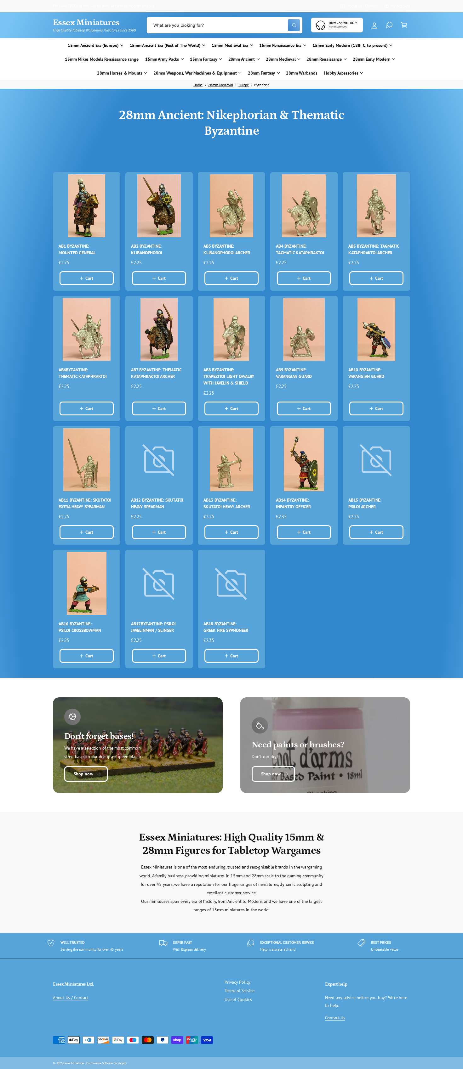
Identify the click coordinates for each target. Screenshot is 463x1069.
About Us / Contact (362, 5)
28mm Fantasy (261, 73)
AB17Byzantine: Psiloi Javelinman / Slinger (153, 627)
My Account (400, 5)
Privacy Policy (237, 982)
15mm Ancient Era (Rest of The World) (165, 45)
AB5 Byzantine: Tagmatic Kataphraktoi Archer (373, 249)
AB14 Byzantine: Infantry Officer (293, 503)
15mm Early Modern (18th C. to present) (350, 45)
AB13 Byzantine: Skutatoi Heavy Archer (226, 503)
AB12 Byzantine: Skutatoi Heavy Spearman (157, 503)
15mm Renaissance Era (280, 45)
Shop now (83, 774)
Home (198, 84)
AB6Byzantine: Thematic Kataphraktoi (83, 373)
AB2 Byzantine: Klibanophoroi (146, 249)
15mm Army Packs (162, 59)
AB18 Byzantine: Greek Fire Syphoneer (225, 627)
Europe (243, 84)
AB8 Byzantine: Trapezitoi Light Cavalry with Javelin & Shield (228, 376)
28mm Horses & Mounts (119, 73)
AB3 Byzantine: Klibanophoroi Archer (226, 249)
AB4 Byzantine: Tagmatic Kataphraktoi (300, 249)
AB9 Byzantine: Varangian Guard (294, 373)
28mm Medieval (280, 59)
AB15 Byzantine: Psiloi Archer (364, 503)
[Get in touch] (389, 25)
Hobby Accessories (341, 73)
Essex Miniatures (73, 1063)
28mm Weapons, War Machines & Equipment (195, 73)
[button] (404, 25)
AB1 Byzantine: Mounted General (77, 249)
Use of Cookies (238, 999)
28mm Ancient (241, 59)
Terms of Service (239, 990)
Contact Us (335, 1018)
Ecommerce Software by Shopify (106, 1063)
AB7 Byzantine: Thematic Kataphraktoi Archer (156, 373)
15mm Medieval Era (230, 45)
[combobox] (224, 25)
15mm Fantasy (203, 59)
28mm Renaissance (324, 59)
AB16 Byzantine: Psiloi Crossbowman (80, 627)
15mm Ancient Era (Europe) (93, 45)
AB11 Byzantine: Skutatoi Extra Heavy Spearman (85, 503)
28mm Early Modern (371, 59)
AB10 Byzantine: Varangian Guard (366, 373)
